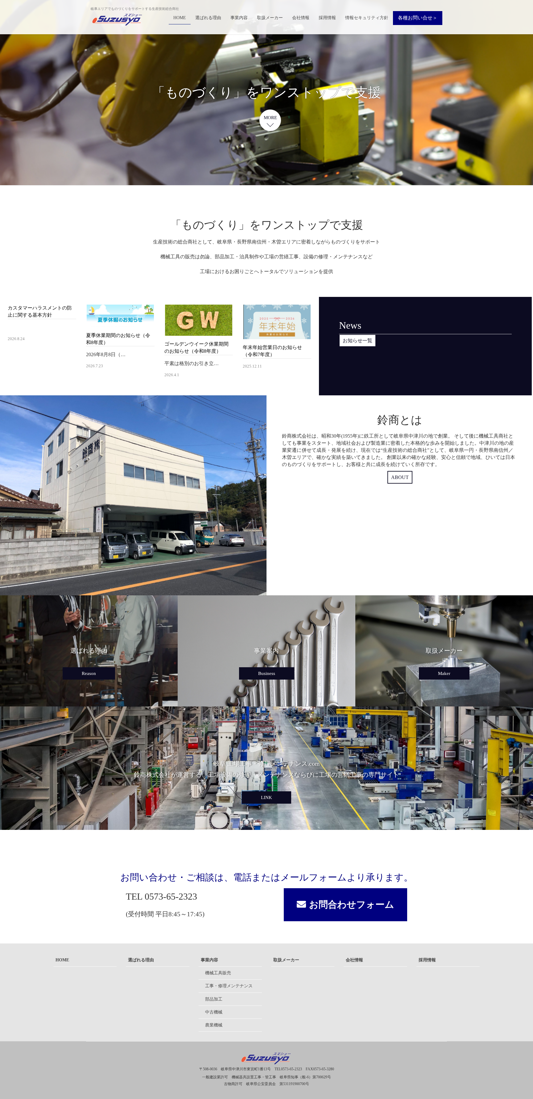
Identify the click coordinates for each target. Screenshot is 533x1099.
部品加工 (213, 999)
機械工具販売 (218, 973)
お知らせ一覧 (357, 340)
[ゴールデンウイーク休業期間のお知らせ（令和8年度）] (198, 332)
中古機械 (213, 1012)
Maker (444, 673)
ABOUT (400, 477)
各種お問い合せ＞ (417, 17)
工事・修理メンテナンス (229, 986)
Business (266, 673)
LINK (266, 797)
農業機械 (213, 1025)
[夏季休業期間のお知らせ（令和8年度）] (120, 323)
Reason (89, 673)
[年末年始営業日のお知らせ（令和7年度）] (277, 335)
